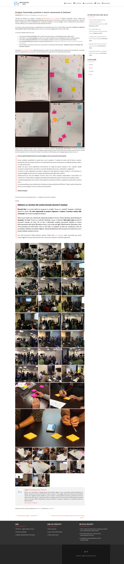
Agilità (91, 64)
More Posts (27, 503)
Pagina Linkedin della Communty (25, 535)
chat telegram (59, 235)
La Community (88, 3)
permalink (51, 508)
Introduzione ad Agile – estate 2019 (26, 515)
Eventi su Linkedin (21, 532)
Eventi (91, 68)
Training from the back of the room (63, 41)
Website (34, 503)
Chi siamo (69, 3)
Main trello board (53, 535)
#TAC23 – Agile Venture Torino (25, 529)
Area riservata (52, 529)
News (90, 74)
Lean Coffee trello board (55, 532)
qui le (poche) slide (26, 50)
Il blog (98, 3)
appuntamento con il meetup (51, 18)
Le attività (78, 3)
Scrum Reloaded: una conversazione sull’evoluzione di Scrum (98, 31)
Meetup (39, 508)
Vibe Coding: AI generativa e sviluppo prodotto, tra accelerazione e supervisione (97, 22)
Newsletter (107, 3)
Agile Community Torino (40, 15)
